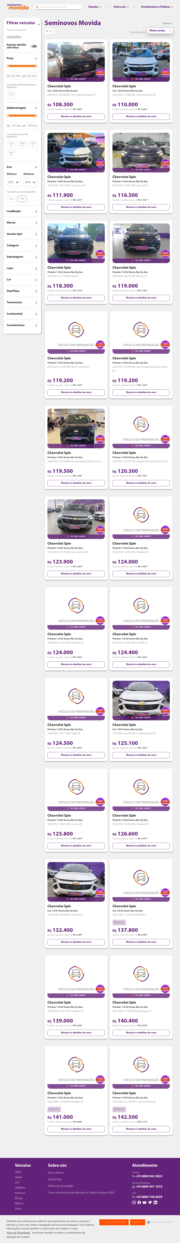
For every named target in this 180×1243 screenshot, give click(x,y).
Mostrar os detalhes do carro (76, 116)
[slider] (8, 66)
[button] (160, 1222)
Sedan (18, 1177)
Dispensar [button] (137, 1222)
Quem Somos (56, 1172)
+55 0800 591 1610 (148, 1186)
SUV (17, 1182)
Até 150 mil (11, 95)
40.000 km (22, 144)
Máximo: (29, 174)
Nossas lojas (54, 1179)
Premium (20, 1193)
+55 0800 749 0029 (148, 1197)
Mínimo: (12, 174)
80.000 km (11, 154)
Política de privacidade (60, 1186)
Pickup (18, 1198)
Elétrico (19, 1203)
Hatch (18, 1172)
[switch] (34, 46)
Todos (18, 1209)
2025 (11, 199)
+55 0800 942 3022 (148, 1176)
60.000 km (33, 144)
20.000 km (11, 144)
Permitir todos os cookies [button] (114, 1222)
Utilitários (20, 1188)
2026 (22, 199)
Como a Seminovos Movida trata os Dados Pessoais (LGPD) (81, 1192)
